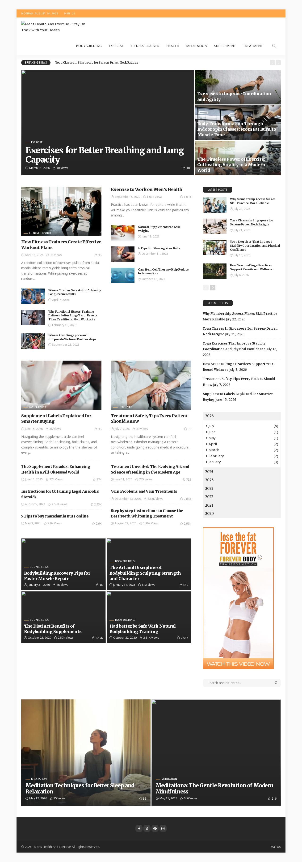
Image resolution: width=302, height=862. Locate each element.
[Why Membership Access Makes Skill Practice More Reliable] (214, 205)
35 (144, 799)
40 (188, 168)
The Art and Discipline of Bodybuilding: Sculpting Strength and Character (145, 573)
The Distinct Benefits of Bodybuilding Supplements (53, 628)
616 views (190, 798)
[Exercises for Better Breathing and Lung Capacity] (107, 122)
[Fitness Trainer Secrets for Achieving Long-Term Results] (33, 296)
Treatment (253, 45)
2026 (209, 416)
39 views (142, 429)
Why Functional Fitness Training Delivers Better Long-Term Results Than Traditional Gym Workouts (72, 315)
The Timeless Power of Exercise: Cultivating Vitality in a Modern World (231, 164)
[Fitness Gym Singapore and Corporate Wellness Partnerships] (33, 341)
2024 (209, 480)
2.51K (184, 638)
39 (189, 429)
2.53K (97, 504)
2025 (209, 472)
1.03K (187, 197)
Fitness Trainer (145, 45)
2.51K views (151, 638)
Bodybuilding (89, 45)
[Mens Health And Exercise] (56, 27)
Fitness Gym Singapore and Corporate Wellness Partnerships (72, 337)
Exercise (116, 45)
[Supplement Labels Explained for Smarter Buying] (61, 385)
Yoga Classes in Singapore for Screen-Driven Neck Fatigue (96, 62)
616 (274, 799)
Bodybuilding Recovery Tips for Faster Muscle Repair (57, 575)
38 (99, 255)
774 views (56, 479)
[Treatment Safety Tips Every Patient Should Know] (151, 385)
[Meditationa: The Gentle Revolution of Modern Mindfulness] (216, 752)
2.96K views (151, 523)
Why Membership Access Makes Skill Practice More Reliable (252, 201)
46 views (62, 585)
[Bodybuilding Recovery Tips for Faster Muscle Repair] (63, 564)
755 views (145, 479)
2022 (209, 497)
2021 (209, 505)
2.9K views (55, 523)
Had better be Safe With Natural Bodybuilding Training (142, 628)
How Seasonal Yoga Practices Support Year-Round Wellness (251, 267)
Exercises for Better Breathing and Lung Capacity (104, 155)
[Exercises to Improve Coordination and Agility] (238, 87)
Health (172, 45)
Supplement (225, 45)
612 (185, 585)
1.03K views (155, 197)
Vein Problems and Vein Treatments (144, 491)
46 (101, 585)
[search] (274, 45)
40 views (62, 168)
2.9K (98, 524)
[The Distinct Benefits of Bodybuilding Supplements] (63, 617)
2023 (209, 488)
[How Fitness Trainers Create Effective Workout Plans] (61, 211)
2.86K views (155, 499)
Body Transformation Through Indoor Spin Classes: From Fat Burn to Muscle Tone (236, 129)
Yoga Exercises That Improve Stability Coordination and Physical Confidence (255, 245)
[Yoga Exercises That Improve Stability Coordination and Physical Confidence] (214, 247)
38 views (56, 255)
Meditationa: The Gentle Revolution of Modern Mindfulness (214, 788)
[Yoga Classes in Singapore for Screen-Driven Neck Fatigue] (214, 226)
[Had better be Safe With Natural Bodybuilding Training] (149, 617)
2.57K (99, 638)
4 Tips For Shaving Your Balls (159, 248)
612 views (148, 585)
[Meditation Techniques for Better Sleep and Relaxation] (86, 752)
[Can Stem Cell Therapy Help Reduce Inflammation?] (122, 275)
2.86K (187, 499)
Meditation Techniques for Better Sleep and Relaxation (79, 788)
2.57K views (66, 638)
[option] (161, 62)
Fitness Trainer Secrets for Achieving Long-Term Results (74, 292)
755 (188, 480)
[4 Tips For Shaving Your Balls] (122, 254)
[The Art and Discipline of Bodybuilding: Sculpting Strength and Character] (149, 564)
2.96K (187, 524)
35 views (59, 798)
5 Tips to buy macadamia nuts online (54, 516)
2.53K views (59, 504)
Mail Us (69, 13)
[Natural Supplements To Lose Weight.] (122, 233)
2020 (209, 513)
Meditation (196, 45)
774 (98, 480)
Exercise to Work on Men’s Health (146, 189)
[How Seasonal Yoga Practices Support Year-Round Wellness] (214, 271)
